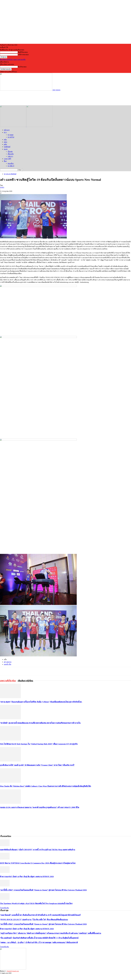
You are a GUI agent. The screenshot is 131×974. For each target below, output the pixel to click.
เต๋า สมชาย (7, 662)
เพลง (5, 142)
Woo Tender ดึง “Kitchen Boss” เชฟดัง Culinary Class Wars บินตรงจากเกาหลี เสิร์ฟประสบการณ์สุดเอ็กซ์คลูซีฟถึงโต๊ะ (45, 786)
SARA (2, 187)
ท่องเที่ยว (11, 163)
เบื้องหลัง (11, 154)
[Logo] (13, 126)
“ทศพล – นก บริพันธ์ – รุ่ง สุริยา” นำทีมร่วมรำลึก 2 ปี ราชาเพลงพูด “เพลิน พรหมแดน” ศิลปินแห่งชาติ (39, 942)
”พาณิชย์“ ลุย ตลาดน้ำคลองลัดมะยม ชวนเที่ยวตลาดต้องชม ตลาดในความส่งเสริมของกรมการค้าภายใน (40, 723)
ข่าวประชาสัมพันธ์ (10, 174)
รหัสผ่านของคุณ (23, 54)
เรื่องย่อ (10, 151)
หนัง (5, 139)
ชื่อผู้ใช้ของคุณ (23, 52)
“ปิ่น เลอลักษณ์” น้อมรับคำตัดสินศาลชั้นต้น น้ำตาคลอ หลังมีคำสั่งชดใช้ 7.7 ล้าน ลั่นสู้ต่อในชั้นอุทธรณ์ (39, 938)
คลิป (5, 144)
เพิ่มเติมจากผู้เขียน (25, 681)
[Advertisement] (35, 98)
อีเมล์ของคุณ (22, 67)
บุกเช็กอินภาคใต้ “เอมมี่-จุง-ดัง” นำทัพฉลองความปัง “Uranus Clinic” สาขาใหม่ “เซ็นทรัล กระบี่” (37, 765)
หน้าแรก (7, 130)
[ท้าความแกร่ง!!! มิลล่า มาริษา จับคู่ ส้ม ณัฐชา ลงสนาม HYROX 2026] (5, 872)
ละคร (6, 149)
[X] (24, 671)
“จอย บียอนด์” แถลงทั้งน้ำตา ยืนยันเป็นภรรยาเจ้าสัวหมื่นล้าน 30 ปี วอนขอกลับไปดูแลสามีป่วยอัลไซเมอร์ (40, 915)
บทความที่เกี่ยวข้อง (8, 681)
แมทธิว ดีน (7, 664)
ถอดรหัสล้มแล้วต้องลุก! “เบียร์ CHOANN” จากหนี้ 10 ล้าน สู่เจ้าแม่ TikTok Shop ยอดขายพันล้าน (37, 850)
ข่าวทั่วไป (11, 137)
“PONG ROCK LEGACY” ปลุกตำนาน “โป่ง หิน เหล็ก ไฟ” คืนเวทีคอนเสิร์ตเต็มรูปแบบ (34, 920)
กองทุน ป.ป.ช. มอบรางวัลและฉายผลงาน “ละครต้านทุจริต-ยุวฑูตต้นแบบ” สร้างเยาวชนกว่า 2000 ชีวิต (39, 807)
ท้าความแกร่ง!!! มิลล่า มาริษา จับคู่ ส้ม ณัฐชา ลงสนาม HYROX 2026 (27, 877)
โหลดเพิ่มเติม (4, 908)
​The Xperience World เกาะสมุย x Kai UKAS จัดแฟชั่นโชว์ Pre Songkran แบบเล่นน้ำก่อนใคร (36, 903)
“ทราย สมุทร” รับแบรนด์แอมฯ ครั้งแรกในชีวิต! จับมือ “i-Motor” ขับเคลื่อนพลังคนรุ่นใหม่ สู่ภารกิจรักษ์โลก (41, 702)
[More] (38, 671)
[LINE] (31, 671)
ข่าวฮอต (10, 135)
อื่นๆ (5, 161)
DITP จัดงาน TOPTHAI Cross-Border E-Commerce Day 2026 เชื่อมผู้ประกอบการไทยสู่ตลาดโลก (38, 863)
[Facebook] (17, 671)
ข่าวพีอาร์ (11, 166)
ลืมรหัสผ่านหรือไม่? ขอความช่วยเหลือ (13, 59)
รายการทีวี (7, 159)
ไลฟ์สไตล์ (7, 147)
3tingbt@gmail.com (13, 971)
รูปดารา (10, 156)
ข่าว (5, 132)
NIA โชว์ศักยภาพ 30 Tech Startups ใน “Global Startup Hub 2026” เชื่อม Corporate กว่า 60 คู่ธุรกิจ (39, 744)
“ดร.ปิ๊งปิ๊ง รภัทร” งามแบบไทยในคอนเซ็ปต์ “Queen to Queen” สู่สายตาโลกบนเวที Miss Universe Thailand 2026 (43, 890)
